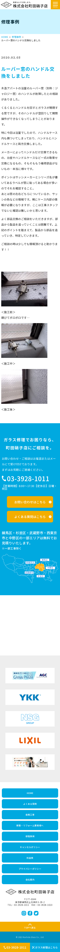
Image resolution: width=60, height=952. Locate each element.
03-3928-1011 (16, 947)
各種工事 (30, 814)
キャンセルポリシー (30, 847)
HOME (4, 36)
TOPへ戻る (30, 927)
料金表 (30, 857)
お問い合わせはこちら (30, 502)
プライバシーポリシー (30, 868)
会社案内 (30, 879)
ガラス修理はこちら (46, 947)
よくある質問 (30, 803)
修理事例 (16, 36)
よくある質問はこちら (30, 516)
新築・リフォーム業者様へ (30, 825)
